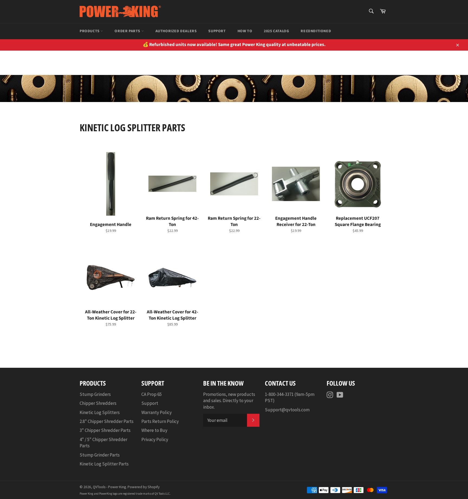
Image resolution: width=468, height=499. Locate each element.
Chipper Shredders (98, 403)
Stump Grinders (95, 394)
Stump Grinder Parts (100, 455)
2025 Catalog (276, 31)
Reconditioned (316, 31)
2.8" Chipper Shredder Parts (107, 421)
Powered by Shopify (144, 487)
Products (90, 31)
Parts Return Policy (160, 421)
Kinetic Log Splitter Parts (104, 464)
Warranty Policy (156, 412)
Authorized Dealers (176, 31)
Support (217, 31)
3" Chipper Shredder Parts (105, 430)
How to (245, 31)
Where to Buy (154, 430)
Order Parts (128, 31)
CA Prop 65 (151, 394)
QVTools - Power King (109, 487)
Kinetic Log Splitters (100, 412)
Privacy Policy (154, 439)
